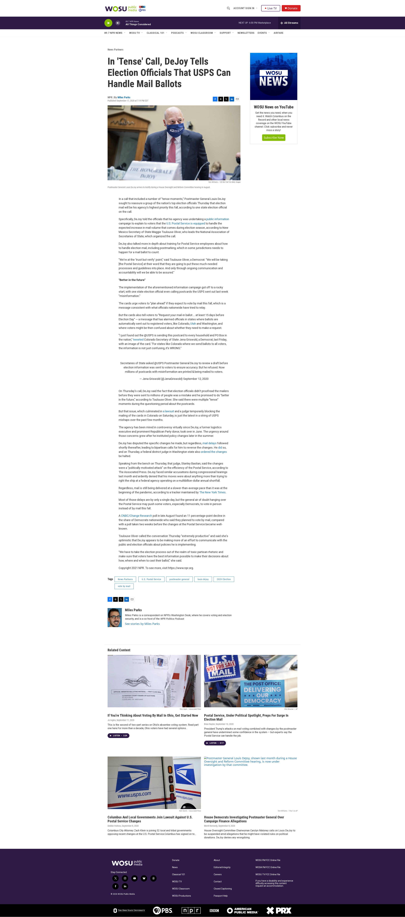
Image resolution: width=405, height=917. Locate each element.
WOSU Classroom (202, 33)
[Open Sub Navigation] (256, 8)
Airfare (279, 33)
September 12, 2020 (196, 378)
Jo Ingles (112, 720)
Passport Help (221, 896)
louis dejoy (203, 579)
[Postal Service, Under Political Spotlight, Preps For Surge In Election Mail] (250, 681)
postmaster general (179, 579)
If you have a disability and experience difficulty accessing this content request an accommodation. (274, 883)
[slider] (122, 23)
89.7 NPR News (113, 33)
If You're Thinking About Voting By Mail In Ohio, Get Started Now (153, 715)
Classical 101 (155, 33)
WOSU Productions (181, 896)
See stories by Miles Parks (142, 624)
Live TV (272, 8)
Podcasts (177, 33)
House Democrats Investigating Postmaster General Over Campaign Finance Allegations (244, 819)
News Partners (115, 49)
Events (262, 33)
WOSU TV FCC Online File (267, 874)
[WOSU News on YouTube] (273, 76)
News (175, 867)
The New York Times (212, 492)
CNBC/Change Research (136, 515)
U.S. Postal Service (151, 579)
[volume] (118, 23)
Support (225, 33)
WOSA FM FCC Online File (267, 867)
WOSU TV (134, 33)
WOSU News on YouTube (273, 107)
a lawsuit (168, 411)
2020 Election (224, 579)
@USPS (159, 363)
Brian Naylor (209, 724)
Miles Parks (124, 97)
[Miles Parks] (115, 617)
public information (217, 219)
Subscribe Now (274, 137)
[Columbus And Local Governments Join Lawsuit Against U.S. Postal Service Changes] (154, 783)
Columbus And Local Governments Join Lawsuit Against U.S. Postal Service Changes (150, 819)
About (217, 860)
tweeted (138, 339)
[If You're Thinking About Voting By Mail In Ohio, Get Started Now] (154, 681)
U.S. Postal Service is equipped (185, 223)
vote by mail (124, 586)
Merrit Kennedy (211, 826)
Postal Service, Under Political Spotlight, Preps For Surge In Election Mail (246, 717)
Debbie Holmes (114, 826)
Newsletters (246, 33)
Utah (193, 323)
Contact (218, 881)
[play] (108, 23)
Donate (292, 8)
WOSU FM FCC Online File (267, 860)
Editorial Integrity (222, 867)
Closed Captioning (223, 889)
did (220, 447)
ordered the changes (214, 451)
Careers (218, 874)
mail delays (209, 443)
